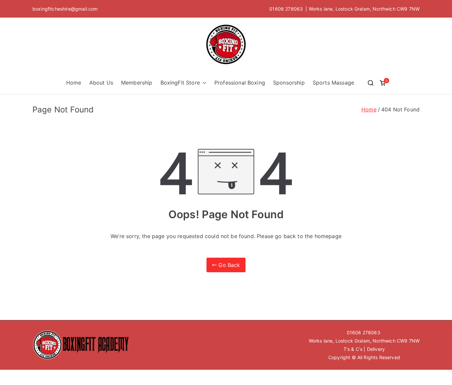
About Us (101, 82)
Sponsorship (289, 82)
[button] (203, 83)
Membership (137, 82)
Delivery (376, 349)
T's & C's (352, 349)
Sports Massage (333, 82)
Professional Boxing (239, 82)
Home (73, 82)
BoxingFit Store (180, 82)
